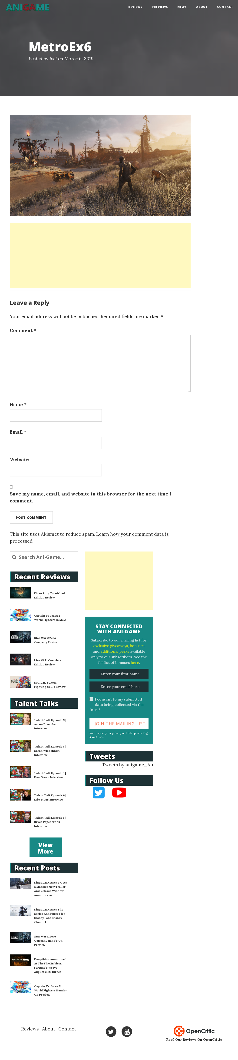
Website (19, 459)
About (202, 7)
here (135, 662)
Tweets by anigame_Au (127, 765)
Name (18, 404)
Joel (53, 58)
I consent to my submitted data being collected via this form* (116, 704)
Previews (160, 7)
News (182, 7)
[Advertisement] (100, 255)
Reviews (135, 7)
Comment (23, 330)
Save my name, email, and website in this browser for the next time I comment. (90, 497)
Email (18, 432)
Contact (225, 7)
